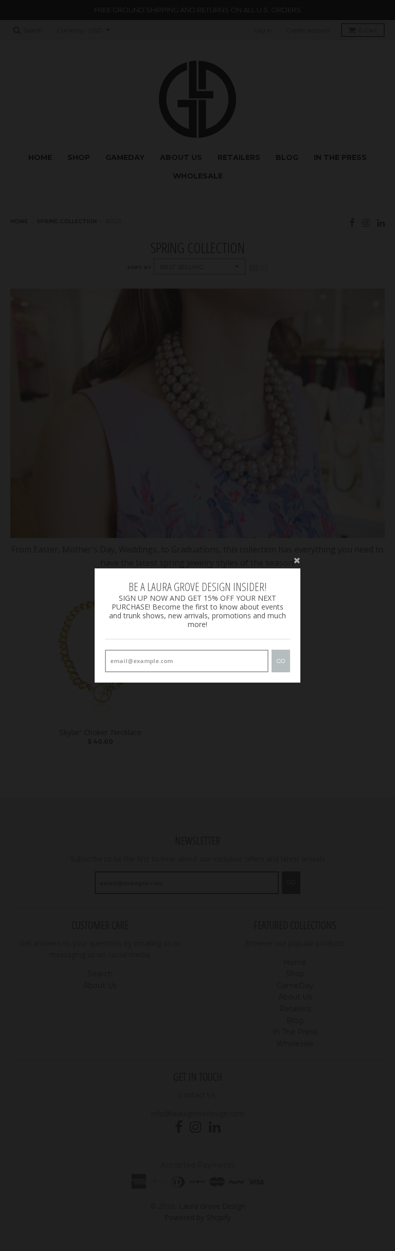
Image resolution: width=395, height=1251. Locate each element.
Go (281, 661)
